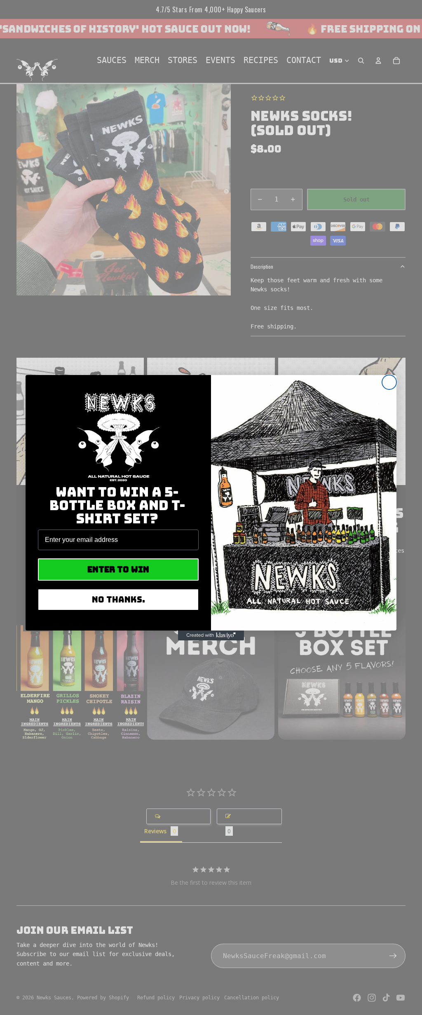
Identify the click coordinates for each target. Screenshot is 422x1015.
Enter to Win (118, 569)
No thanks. (118, 599)
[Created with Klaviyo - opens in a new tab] (211, 635)
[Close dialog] (389, 382)
